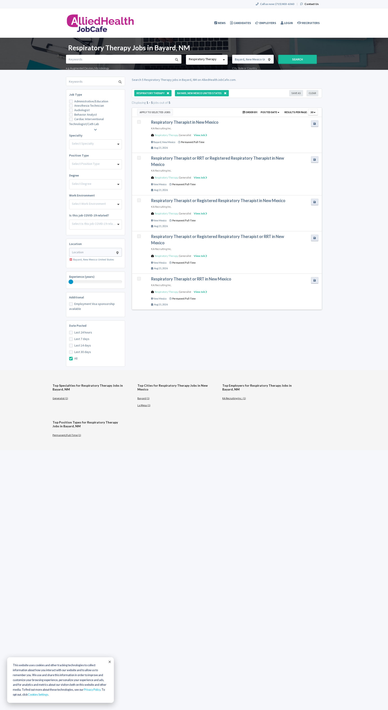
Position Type (79, 155)
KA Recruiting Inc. (161, 128)
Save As (296, 93)
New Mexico (168, 142)
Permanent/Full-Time (192, 142)
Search (297, 59)
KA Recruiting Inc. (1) (234, 398)
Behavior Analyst (85, 114)
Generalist (185, 135)
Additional (76, 297)
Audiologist (82, 110)
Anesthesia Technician (89, 106)
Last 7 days (81, 339)
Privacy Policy (92, 689)
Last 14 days (82, 345)
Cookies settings (38, 694)
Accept (109, 661)
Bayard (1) (143, 398)
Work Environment (82, 195)
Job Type (75, 95)
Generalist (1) (60, 398)
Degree (74, 175)
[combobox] (206, 60)
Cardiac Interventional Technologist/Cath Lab (86, 121)
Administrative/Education (91, 101)
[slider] (71, 282)
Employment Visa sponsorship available (92, 306)
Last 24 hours (83, 332)
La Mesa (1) (143, 405)
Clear (312, 93)
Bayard (157, 142)
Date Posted (77, 326)
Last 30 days (82, 352)
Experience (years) (82, 277)
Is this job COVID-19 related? (89, 215)
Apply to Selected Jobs (155, 112)
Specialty (75, 135)
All (75, 358)
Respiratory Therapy (166, 135)
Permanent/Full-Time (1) (67, 435)
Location (75, 244)
